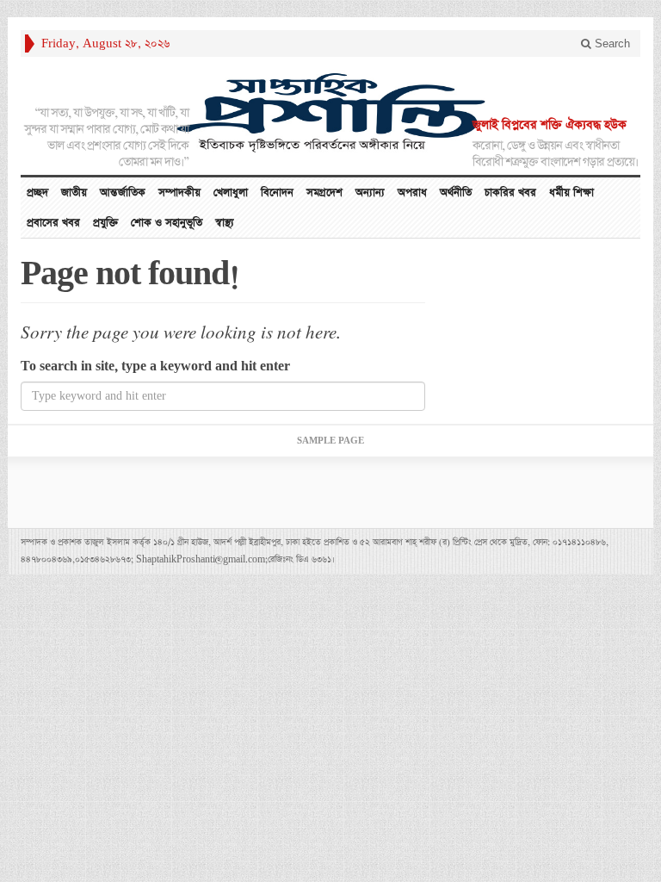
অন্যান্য (370, 192)
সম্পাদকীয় (179, 192)
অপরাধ (412, 192)
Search (610, 43)
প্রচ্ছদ (37, 192)
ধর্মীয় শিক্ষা (571, 192)
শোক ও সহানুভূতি (166, 222)
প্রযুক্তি (105, 222)
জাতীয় (74, 192)
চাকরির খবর (510, 192)
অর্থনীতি (456, 192)
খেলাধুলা (230, 192)
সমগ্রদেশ (324, 192)
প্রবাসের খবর (53, 222)
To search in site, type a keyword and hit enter (155, 366)
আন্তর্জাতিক (122, 192)
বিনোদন (277, 192)
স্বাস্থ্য (224, 222)
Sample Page (330, 441)
